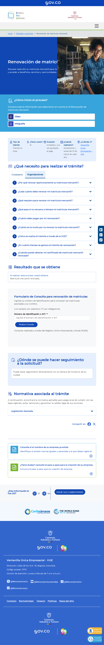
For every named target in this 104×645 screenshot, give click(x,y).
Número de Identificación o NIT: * (31, 314)
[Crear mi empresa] (94, 630)
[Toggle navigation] (96, 26)
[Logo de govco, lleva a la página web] (53, 3)
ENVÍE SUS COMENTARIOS (70, 492)
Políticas (52, 601)
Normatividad (26, 601)
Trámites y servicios (24, 34)
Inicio (10, 34)
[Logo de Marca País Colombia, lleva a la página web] (62, 548)
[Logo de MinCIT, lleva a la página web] (50, 536)
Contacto (11, 601)
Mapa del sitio (66, 601)
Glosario (41, 601)
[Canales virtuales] (94, 639)
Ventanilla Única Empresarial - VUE (86, 149)
